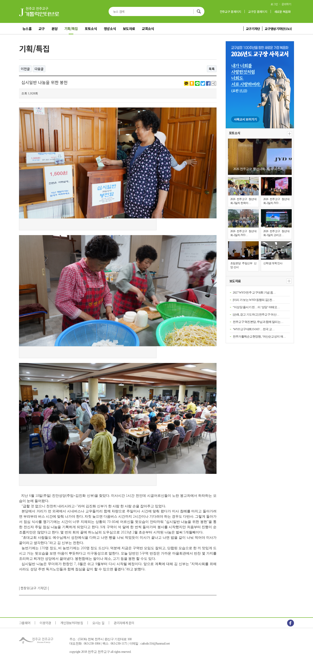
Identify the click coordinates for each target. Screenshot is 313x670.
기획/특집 (71, 28)
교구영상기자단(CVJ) (278, 28)
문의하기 (286, 4)
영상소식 (110, 28)
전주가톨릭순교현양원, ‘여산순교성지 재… (259, 336)
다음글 (39, 68)
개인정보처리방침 (71, 623)
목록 (212, 68)
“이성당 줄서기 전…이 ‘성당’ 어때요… (256, 307)
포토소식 (91, 28)
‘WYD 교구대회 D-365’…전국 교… (254, 329)
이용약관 (45, 623)
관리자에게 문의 (124, 623)
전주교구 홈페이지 (230, 11)
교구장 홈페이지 (257, 11)
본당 (55, 28)
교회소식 (148, 28)
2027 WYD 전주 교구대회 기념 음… (254, 292)
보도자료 (129, 28)
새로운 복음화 (282, 11)
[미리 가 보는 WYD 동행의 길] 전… (254, 300)
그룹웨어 (24, 623)
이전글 (25, 68)
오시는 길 (98, 623)
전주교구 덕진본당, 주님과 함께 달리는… (258, 322)
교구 (41, 28)
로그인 (274, 4)
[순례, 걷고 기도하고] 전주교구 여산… (256, 314)
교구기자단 (253, 28)
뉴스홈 (27, 28)
